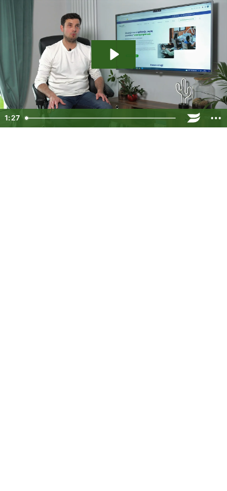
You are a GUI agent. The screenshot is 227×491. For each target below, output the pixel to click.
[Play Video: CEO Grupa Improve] (113, 54)
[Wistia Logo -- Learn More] (194, 118)
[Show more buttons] (216, 118)
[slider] (101, 118)
